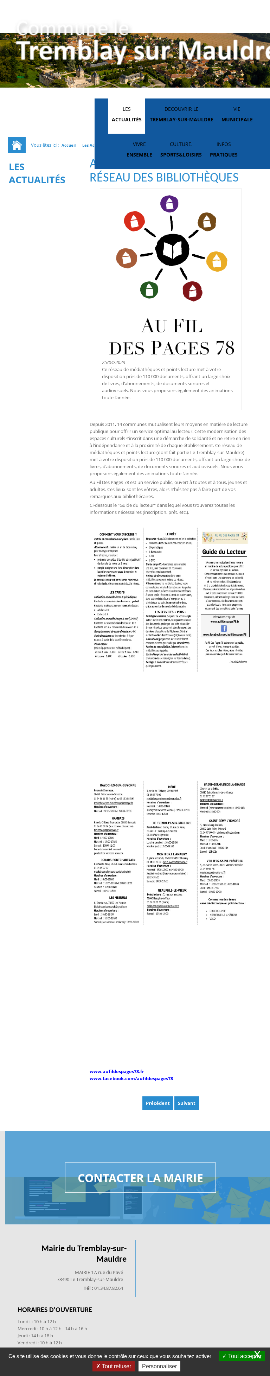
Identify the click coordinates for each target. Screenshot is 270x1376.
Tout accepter (244, 1356)
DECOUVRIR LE (181, 114)
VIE (237, 114)
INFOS (224, 149)
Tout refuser (116, 1366)
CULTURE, (181, 149)
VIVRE (139, 149)
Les (127, 114)
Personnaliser (159, 1366)
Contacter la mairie (140, 1177)
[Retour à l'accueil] (17, 145)
